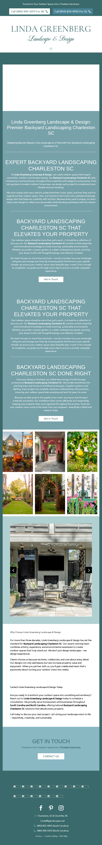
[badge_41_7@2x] (34, 797)
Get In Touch (51, 279)
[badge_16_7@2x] (51, 797)
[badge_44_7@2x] (25, 797)
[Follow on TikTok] (71, 808)
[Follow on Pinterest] (51, 808)
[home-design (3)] (51, 615)
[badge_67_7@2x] (42, 787)
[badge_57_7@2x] (68, 787)
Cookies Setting (51, 836)
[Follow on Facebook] (41, 808)
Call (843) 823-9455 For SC (71, 11)
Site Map (63, 836)
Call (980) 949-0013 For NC (28, 11)
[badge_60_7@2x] (59, 787)
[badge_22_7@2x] (42, 797)
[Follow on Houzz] (31, 808)
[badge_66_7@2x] (34, 787)
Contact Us (51, 756)
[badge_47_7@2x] (17, 797)
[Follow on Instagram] (61, 808)
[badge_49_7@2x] (85, 787)
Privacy (38, 836)
